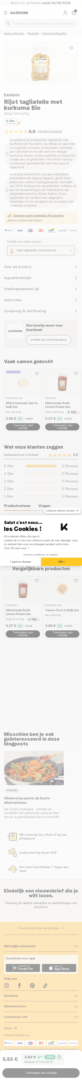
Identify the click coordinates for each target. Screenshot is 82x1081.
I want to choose (20, 561)
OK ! (61, 561)
